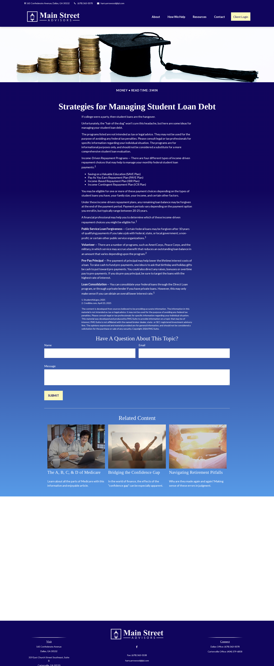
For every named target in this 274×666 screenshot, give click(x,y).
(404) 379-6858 (234, 651)
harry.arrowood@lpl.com (112, 3)
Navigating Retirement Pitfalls (196, 472)
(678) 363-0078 (85, 3)
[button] (155, 16)
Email (142, 345)
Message (50, 366)
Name (48, 345)
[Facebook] (137, 647)
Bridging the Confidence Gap (134, 472)
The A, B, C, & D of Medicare (74, 472)
